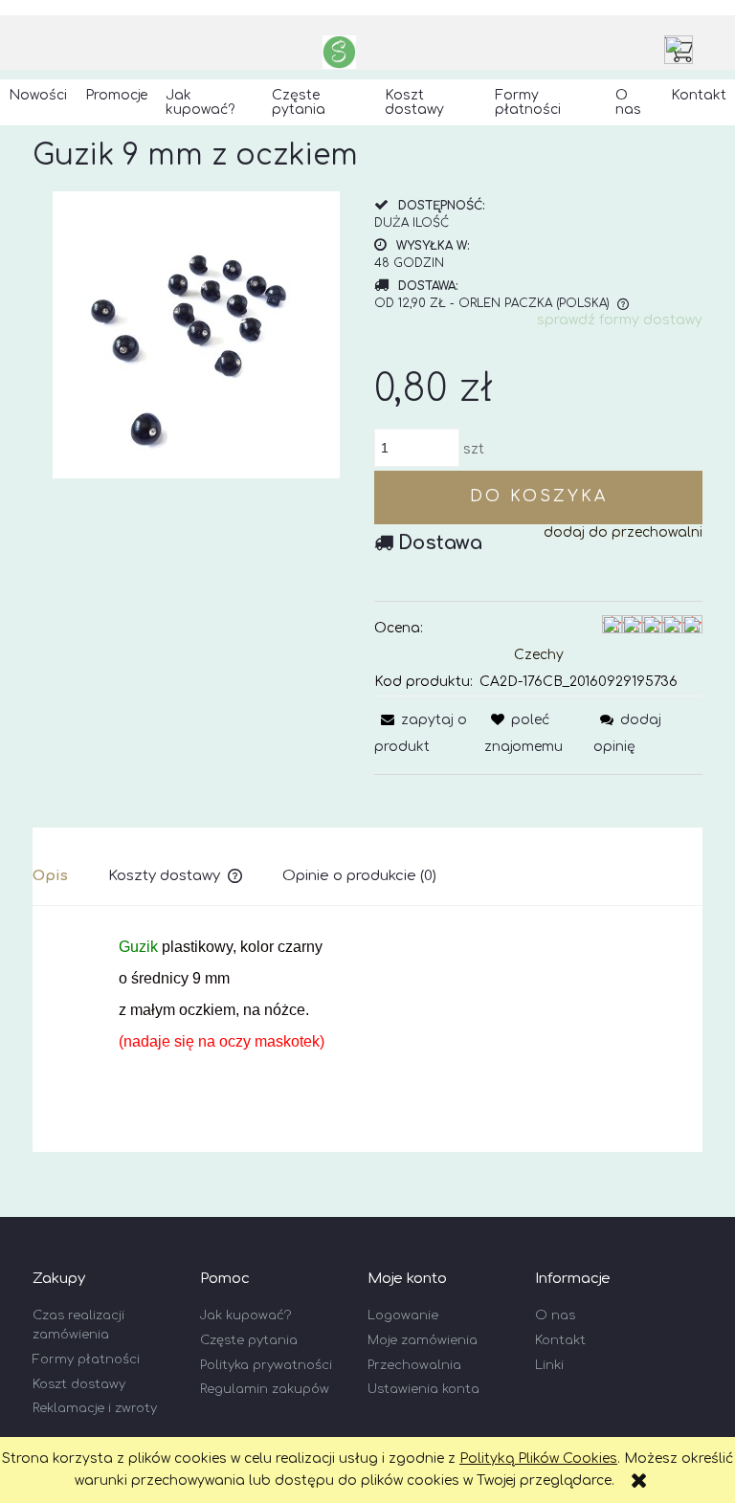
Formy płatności (86, 1359)
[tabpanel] (367, 1027)
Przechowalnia (414, 1365)
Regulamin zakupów (264, 1389)
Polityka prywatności (266, 1365)
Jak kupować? (245, 1315)
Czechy (539, 655)
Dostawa (440, 543)
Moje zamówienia (423, 1340)
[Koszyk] (683, 49)
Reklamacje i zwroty (95, 1408)
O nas (555, 1315)
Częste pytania (249, 1340)
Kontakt (560, 1340)
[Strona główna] (339, 52)
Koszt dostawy (79, 1384)
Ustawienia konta (423, 1389)
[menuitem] (38, 95)
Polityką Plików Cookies (538, 1458)
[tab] (70, 876)
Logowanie (403, 1315)
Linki (549, 1365)
